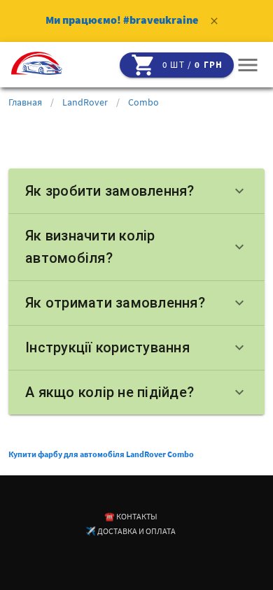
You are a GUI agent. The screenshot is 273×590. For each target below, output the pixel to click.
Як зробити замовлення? (136, 190)
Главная (25, 102)
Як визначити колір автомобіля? (136, 246)
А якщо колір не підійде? (136, 392)
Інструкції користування (136, 347)
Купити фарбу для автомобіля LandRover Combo (101, 454)
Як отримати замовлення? (136, 302)
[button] (248, 65)
